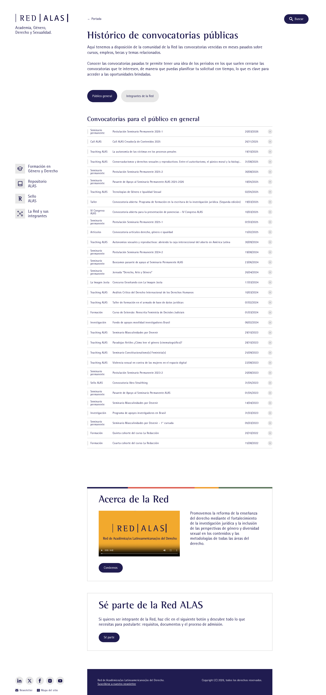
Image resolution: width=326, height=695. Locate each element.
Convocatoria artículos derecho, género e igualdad (143, 232)
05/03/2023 (251, 423)
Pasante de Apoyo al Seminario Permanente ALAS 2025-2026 (148, 181)
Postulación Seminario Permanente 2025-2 (138, 171)
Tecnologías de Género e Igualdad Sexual (137, 192)
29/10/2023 (251, 332)
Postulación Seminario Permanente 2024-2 (138, 252)
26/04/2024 (251, 272)
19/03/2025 (251, 202)
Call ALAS (96, 141)
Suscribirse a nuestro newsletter (117, 684)
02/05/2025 (251, 192)
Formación (96, 312)
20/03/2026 (251, 131)
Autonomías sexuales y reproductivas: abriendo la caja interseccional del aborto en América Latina (171, 242)
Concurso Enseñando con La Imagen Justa (137, 282)
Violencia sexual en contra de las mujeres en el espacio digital (150, 362)
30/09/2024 (251, 242)
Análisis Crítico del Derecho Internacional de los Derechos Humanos (153, 292)
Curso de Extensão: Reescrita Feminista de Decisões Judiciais (148, 312)
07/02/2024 (251, 302)
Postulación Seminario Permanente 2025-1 (138, 222)
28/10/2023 (251, 342)
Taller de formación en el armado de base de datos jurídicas (148, 302)
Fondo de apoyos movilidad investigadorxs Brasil (141, 322)
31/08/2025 (251, 161)
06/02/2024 (251, 322)
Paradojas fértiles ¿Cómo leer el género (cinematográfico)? (147, 342)
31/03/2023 (251, 413)
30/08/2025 (251, 171)
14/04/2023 (251, 403)
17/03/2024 (251, 282)
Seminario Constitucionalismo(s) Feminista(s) (139, 352)
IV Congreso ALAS (97, 212)
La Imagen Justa (100, 282)
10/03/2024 (251, 292)
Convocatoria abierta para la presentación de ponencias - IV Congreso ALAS (158, 212)
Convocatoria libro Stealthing (130, 382)
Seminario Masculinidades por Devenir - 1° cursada (143, 423)
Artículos (95, 232)
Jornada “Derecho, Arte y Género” (132, 272)
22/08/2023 (251, 362)
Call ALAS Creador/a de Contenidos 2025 (136, 141)
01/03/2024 (251, 312)
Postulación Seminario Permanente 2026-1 (138, 131)
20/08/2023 (251, 372)
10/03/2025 (251, 212)
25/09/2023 (251, 352)
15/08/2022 (251, 443)
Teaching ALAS (98, 151)
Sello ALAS (32, 198)
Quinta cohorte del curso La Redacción (136, 433)
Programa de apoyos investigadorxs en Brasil (139, 413)
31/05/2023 (251, 382)
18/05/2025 (251, 181)
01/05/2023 (251, 392)
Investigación (98, 322)
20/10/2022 (251, 433)
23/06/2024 (251, 262)
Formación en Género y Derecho (43, 168)
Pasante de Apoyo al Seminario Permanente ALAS (141, 392)
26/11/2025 (251, 141)
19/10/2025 (251, 151)
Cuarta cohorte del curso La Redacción (136, 443)
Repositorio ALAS (37, 183)
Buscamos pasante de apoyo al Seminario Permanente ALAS (148, 262)
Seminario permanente (97, 132)
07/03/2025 (251, 222)
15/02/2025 (251, 232)
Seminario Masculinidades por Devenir (135, 332)
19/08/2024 (251, 252)
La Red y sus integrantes (38, 213)
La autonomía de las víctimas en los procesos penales (144, 151)
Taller (93, 202)
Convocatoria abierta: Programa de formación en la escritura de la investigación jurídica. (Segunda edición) (177, 202)
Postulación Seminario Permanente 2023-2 (138, 372)
